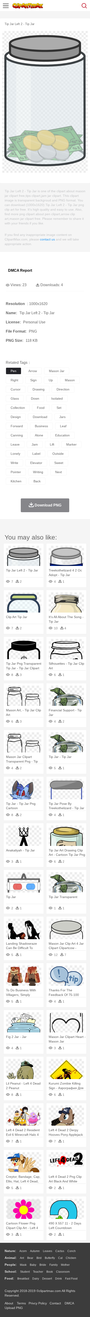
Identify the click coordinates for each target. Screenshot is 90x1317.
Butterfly (50, 1258)
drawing (39, 389)
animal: (11, 1258)
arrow (32, 371)
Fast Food (71, 1278)
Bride (42, 1264)
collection (18, 408)
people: (11, 1264)
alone (39, 435)
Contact (55, 1303)
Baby (33, 1264)
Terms (21, 1303)
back (37, 481)
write (14, 463)
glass (15, 398)
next (58, 472)
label (36, 453)
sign (33, 380)
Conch (71, 1251)
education (62, 435)
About (9, 1303)
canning (17, 435)
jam (35, 444)
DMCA (69, 1303)
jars (62, 417)
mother (65, 1264)
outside (58, 453)
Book (49, 1271)
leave (15, 444)
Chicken (71, 1258)
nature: (10, 1251)
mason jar (56, 371)
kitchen (16, 481)
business (41, 426)
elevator (36, 463)
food (41, 408)
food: (9, 1278)
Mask (23, 1264)
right (14, 380)
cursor (16, 389)
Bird (39, 1258)
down (35, 398)
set (59, 408)
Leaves (47, 1251)
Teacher (38, 1271)
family (53, 1264)
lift (52, 444)
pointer (16, 472)
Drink (58, 1278)
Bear (30, 1258)
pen (13, 371)
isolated (57, 398)
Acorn (23, 1251)
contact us (47, 239)
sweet (58, 463)
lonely (15, 453)
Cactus (59, 1251)
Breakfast (23, 1278)
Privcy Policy (38, 1303)
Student (25, 1271)
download (40, 417)
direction (63, 389)
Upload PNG (14, 1308)
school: (11, 1271)
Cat (60, 1258)
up (51, 380)
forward (17, 426)
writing (38, 472)
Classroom (63, 1271)
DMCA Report (20, 270)
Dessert (47, 1278)
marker (71, 444)
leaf (63, 426)
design (16, 417)
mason (70, 380)
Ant (22, 1258)
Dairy (35, 1278)
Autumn (35, 1251)
